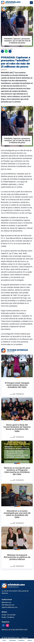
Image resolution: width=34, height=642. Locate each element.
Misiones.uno (6, 602)
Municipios (12, 640)
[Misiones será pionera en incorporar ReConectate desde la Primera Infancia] (17, 548)
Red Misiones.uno (8, 605)
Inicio (4, 640)
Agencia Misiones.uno (9, 607)
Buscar (30, 640)
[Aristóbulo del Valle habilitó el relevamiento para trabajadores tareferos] (17, 462)
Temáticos (21, 640)
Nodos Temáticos (8, 617)
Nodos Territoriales (8, 615)
